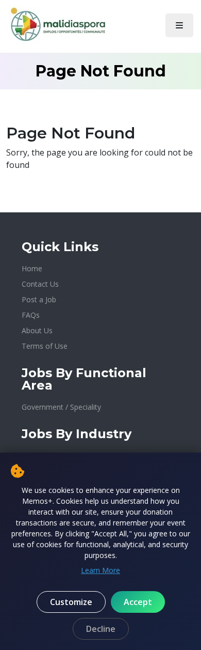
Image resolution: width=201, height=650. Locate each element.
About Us (37, 330)
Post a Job (39, 299)
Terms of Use (45, 346)
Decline (100, 628)
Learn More (100, 570)
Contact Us (40, 284)
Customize (71, 602)
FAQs (31, 315)
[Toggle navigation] (179, 25)
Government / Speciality (61, 407)
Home (32, 268)
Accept (138, 602)
